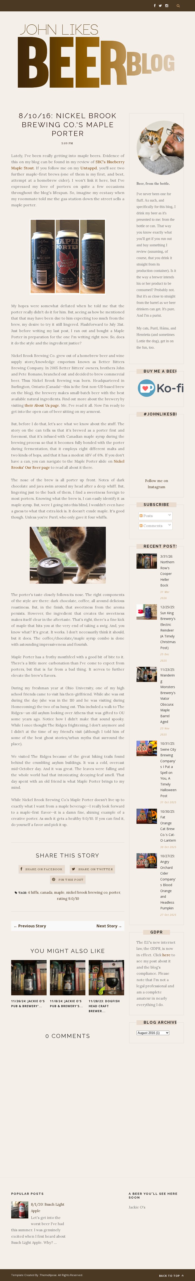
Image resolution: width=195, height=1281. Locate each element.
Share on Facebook (44, 869)
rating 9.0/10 (68, 898)
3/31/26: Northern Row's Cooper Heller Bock (167, 571)
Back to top (170, 1275)
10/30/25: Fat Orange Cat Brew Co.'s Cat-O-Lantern (168, 826)
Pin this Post (71, 879)
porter (114, 892)
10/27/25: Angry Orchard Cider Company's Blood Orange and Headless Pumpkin (168, 882)
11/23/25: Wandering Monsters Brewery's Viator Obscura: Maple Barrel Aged (168, 695)
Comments (152, 525)
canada (46, 892)
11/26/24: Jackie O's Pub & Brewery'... (28, 1003)
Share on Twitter (95, 869)
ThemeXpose (48, 1275)
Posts (147, 516)
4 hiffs (33, 892)
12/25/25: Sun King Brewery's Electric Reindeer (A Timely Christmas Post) (168, 627)
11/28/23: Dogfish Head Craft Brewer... (104, 1006)
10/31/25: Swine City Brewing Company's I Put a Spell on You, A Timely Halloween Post (168, 769)
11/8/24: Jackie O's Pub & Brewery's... (66, 1003)
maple (59, 892)
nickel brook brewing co (86, 892)
